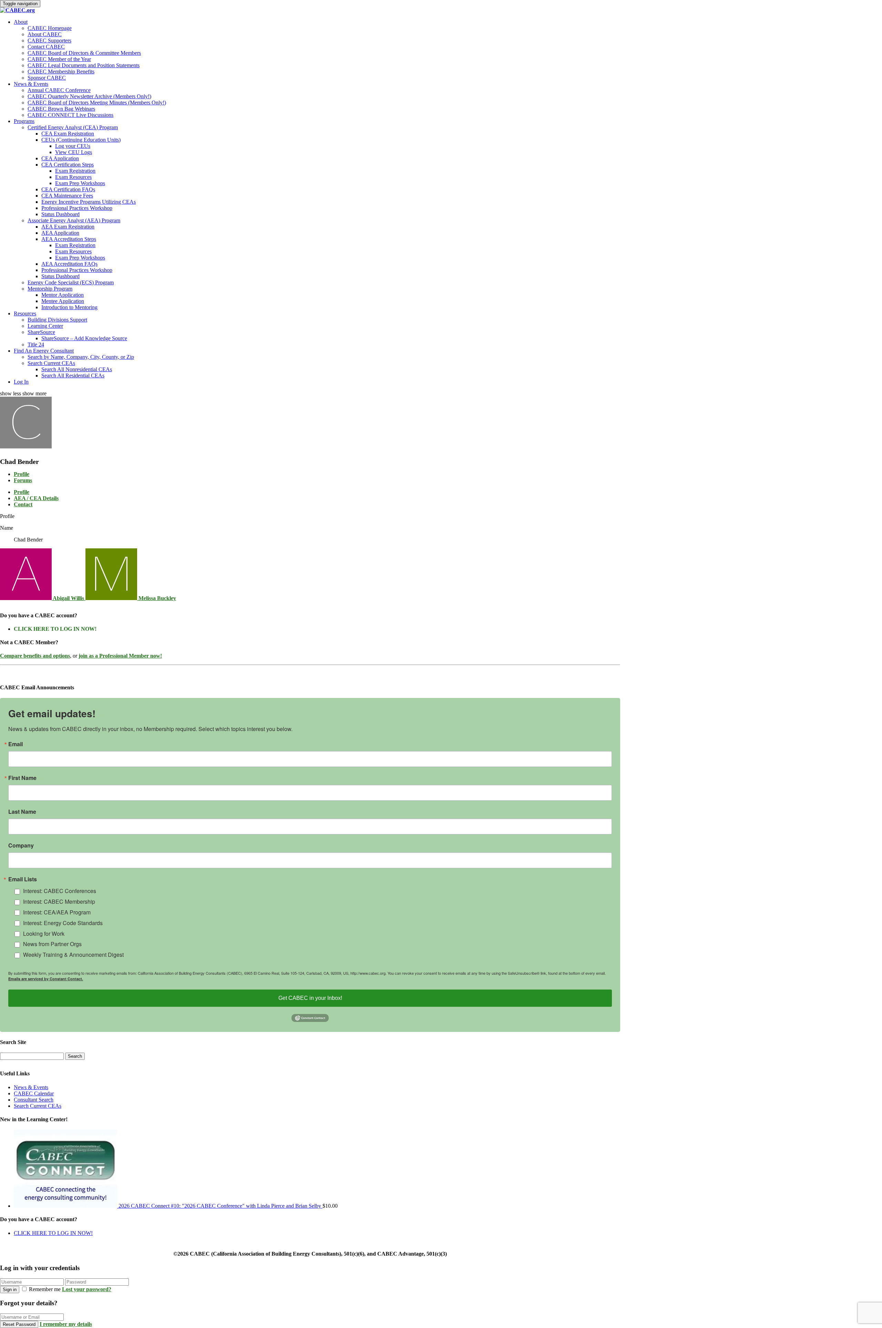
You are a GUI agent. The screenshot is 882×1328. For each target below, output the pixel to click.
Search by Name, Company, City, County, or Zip (81, 357)
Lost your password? (86, 1289)
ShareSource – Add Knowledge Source (84, 338)
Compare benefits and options (35, 656)
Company (21, 845)
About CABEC (45, 34)
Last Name (22, 811)
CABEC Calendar (34, 1093)
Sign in (10, 1289)
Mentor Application (62, 295)
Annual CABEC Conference (59, 90)
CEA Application (60, 158)
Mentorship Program (50, 289)
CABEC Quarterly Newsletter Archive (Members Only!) (89, 96)
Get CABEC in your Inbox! (310, 998)
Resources (25, 313)
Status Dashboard (60, 214)
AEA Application (60, 233)
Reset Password (19, 1324)
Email (15, 744)
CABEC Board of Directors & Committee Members (84, 53)
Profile (21, 474)
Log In (21, 382)
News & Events (31, 84)
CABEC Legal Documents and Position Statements (84, 65)
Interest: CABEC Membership (59, 901)
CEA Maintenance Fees (67, 196)
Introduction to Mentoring (69, 307)
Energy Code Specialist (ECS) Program (71, 282)
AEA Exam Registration (67, 227)
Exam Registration (75, 171)
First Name (22, 778)
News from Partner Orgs (52, 944)
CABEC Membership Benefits (61, 71)
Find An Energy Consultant (44, 351)
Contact (23, 504)
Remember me (45, 1289)
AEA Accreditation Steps (68, 239)
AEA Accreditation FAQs (69, 264)
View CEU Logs (73, 152)
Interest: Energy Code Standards (63, 923)
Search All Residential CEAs (72, 375)
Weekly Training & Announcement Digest (73, 955)
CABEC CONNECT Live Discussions (70, 115)
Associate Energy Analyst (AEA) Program (74, 220)
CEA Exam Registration (67, 133)
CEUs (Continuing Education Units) (81, 140)
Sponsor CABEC (47, 78)
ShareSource (41, 332)
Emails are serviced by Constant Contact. (45, 978)
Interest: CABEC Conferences (59, 891)
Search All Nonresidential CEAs (76, 369)
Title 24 (36, 344)
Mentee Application (62, 301)
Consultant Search (33, 1100)
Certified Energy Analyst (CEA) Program (73, 127)
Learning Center (45, 326)
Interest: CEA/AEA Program (57, 912)
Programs (24, 121)
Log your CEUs (72, 146)
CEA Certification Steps (67, 165)
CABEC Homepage (50, 28)
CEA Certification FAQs (68, 189)
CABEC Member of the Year (59, 59)
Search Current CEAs (51, 363)
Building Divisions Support (57, 320)
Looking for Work (43, 933)
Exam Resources (73, 177)
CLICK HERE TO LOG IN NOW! (55, 629)
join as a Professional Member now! (120, 656)
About (21, 22)
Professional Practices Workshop (76, 208)
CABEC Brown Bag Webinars (61, 109)
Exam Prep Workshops (80, 183)
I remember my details (66, 1324)
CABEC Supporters (49, 40)
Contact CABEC (46, 47)
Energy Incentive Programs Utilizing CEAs (88, 202)
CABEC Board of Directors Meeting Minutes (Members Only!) (97, 102)
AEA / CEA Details (36, 498)
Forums (23, 480)
